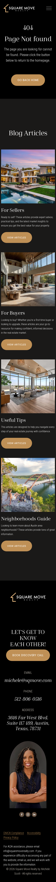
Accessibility (34, 833)
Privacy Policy (11, 837)
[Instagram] (28, 814)
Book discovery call (28, 655)
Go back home (28, 80)
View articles (16, 546)
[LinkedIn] (34, 814)
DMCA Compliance (13, 833)
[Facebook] (21, 814)
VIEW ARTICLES (16, 237)
